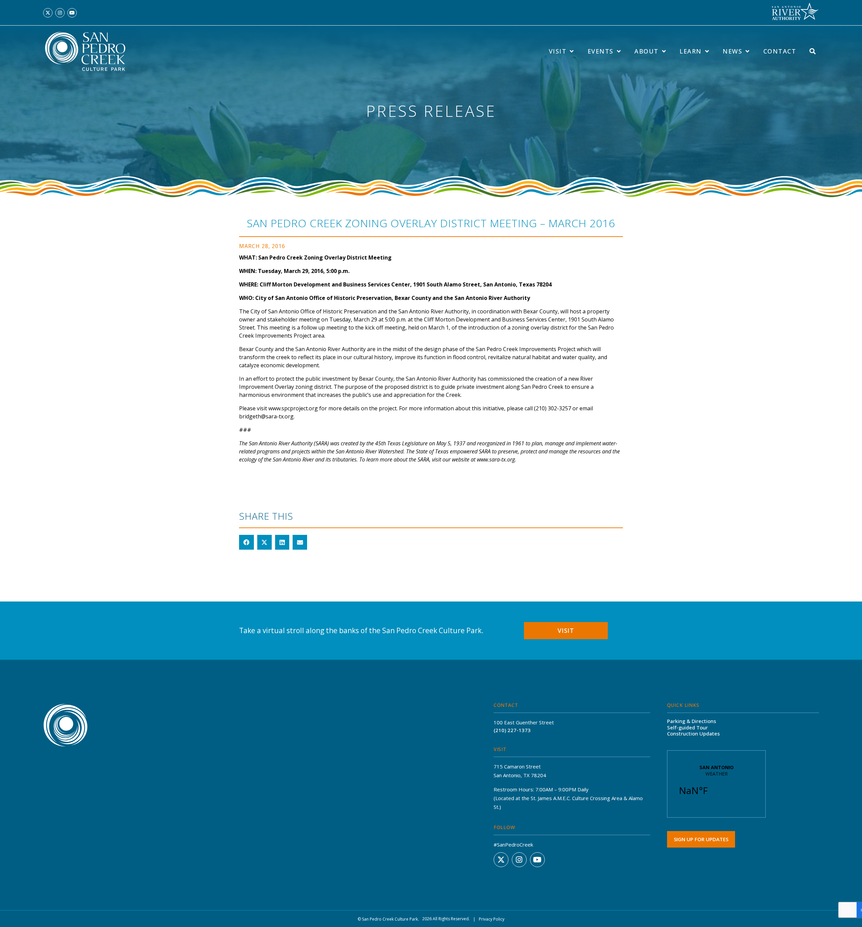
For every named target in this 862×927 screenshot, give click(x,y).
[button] (246, 542)
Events (601, 51)
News (732, 51)
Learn (690, 51)
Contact (779, 51)
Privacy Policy (491, 919)
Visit (558, 51)
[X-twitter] (48, 13)
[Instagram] (60, 13)
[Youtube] (72, 13)
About (646, 51)
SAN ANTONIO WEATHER (716, 784)
